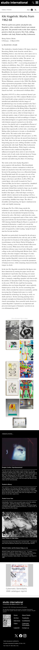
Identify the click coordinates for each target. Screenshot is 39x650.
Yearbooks (25, 618)
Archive (16, 618)
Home (16, 615)
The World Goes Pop (20, 106)
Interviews (17, 621)
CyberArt (16, 628)
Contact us (25, 628)
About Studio (26, 615)
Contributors (26, 621)
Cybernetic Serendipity (25, 624)
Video (16, 623)
